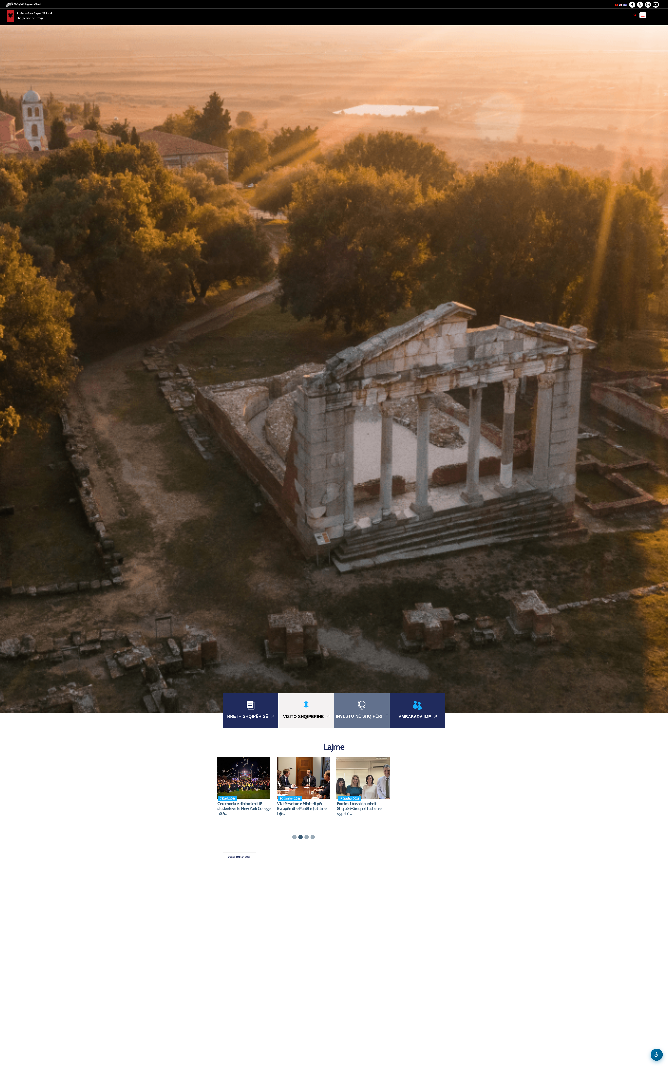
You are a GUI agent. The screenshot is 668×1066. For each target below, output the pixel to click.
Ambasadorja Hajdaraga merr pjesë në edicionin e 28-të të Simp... (242, 808)
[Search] (634, 14)
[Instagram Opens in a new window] (647, 4)
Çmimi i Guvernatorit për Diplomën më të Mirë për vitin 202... (361, 808)
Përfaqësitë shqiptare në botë (27, 4)
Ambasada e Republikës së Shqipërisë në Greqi (35, 16)
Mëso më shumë (239, 857)
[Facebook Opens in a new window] (632, 4)
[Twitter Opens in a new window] (640, 4)
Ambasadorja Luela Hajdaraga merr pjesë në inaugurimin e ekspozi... (302, 808)
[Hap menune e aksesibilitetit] (657, 1055)
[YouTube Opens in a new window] (655, 4)
